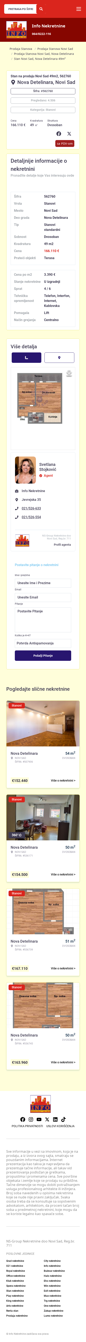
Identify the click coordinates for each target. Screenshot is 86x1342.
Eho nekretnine (52, 1280)
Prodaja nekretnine (17, 1315)
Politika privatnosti (27, 1126)
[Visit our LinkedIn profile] (55, 1119)
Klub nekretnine (15, 1280)
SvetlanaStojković (47, 467)
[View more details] (26, 357)
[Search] (41, 9)
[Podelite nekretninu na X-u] (70, 134)
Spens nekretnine (15, 1285)
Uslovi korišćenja (60, 1126)
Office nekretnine (15, 1275)
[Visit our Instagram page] (30, 1119)
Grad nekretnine (15, 1261)
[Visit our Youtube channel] (39, 1119)
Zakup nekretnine (53, 1310)
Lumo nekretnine (53, 1315)
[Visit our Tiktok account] (63, 1119)
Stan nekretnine (15, 1290)
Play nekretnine (15, 1295)
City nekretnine (52, 1261)
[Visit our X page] (47, 1119)
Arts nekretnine (14, 1305)
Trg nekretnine (52, 1300)
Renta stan (12, 1310)
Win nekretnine (52, 1285)
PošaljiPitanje (43, 655)
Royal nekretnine (15, 1270)
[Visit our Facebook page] (22, 1119)
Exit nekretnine (52, 1290)
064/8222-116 (41, 34)
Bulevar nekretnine (54, 1270)
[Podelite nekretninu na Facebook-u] (59, 134)
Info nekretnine (52, 1265)
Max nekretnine (52, 1295)
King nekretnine (15, 1300)
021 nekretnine (14, 1265)
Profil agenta (62, 544)
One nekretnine (52, 1305)
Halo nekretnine (53, 1275)
